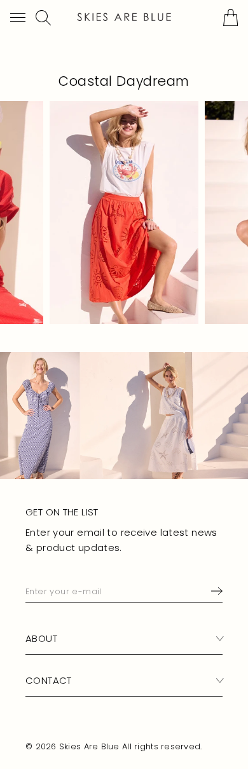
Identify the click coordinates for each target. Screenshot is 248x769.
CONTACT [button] (48, 680)
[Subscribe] (214, 590)
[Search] (43, 17)
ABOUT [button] (41, 638)
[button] (18, 17)
